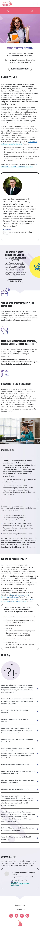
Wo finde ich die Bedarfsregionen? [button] (15, 789)
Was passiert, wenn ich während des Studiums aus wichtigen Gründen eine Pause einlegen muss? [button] (16, 730)
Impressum (20, 909)
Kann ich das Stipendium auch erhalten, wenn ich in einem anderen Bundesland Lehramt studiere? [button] (17, 701)
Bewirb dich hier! (15, 281)
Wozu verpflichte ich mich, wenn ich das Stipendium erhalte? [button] (17, 781)
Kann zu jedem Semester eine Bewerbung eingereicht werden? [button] (18, 772)
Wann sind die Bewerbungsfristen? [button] (15, 764)
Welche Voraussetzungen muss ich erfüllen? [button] (15, 720)
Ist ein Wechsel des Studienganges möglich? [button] (15, 711)
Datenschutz (20, 905)
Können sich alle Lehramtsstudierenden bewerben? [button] (17, 741)
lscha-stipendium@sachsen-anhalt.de (20, 883)
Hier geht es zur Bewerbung (20, 69)
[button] (20, 829)
